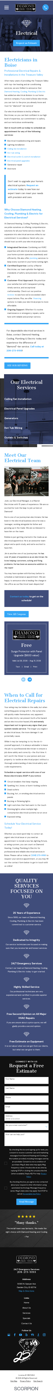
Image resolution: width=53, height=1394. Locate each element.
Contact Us (26, 1323)
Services (26, 1313)
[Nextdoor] (32, 1334)
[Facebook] (14, 1334)
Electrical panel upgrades (18, 161)
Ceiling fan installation (17, 149)
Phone (8, 1097)
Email (26, 666)
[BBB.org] (38, 1334)
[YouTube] (20, 1334)
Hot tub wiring (13, 153)
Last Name (10, 1088)
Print (35, 666)
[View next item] (30, 679)
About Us (26, 1308)
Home (26, 1302)
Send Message (26, 1201)
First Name (10, 1079)
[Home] (25, 7)
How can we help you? (15, 1134)
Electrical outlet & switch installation (23, 156)
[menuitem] (13, 1381)
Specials (26, 1318)
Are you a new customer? (16, 1125)
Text (18, 666)
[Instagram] (44, 1334)
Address (9, 1116)
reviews (10, 295)
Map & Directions (26, 1291)
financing (37, 298)
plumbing (34, 258)
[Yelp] (26, 1334)
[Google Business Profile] (8, 1334)
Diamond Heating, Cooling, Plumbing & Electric (24, 91)
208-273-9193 (26, 1272)
